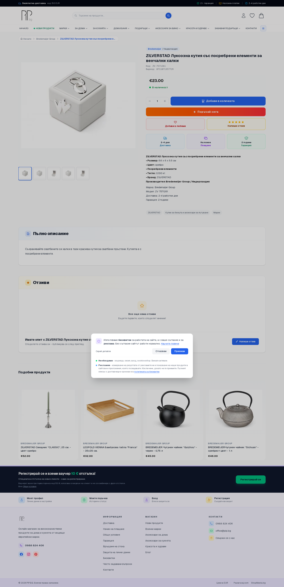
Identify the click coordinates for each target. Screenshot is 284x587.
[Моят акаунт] (243, 15)
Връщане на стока (113, 546)
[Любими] (252, 15)
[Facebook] (21, 554)
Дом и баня (120, 28)
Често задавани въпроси (117, 563)
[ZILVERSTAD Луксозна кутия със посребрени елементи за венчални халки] (25, 173)
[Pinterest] (36, 554)
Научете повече (170, 343)
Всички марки (153, 528)
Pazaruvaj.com (241, 582)
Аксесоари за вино (166, 28)
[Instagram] (29, 554)
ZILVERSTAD (154, 212)
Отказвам (160, 351)
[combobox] (122, 15)
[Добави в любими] (30, 384)
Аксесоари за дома (156, 534)
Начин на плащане (113, 528)
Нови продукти (45, 28)
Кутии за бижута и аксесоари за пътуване (187, 212)
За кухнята (99, 28)
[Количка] (261, 15)
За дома (80, 28)
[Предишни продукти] (19, 420)
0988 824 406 (224, 523)
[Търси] (168, 16)
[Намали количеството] (149, 101)
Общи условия (29, 486)
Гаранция (108, 540)
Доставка (108, 523)
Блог (148, 552)
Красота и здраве (196, 28)
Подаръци (141, 28)
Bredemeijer (163, 48)
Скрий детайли (103, 351)
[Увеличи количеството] (164, 101)
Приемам (179, 351)
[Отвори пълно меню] (263, 28)
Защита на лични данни (116, 552)
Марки (63, 28)
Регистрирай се (250, 479)
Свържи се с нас (225, 538)
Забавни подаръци (226, 28)
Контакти (251, 28)
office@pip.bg (223, 530)
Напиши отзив (247, 341)
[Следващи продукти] (265, 420)
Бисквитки (109, 558)
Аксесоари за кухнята (158, 540)
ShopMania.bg (258, 582)
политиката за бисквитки (146, 371)
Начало (23, 28)
